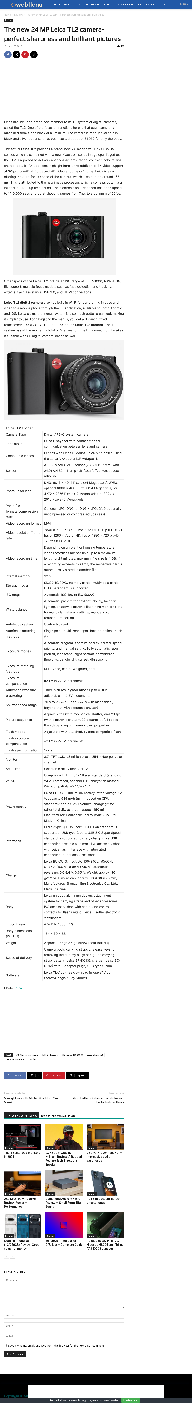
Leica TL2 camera (15, 1059)
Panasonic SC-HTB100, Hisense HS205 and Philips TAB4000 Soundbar (105, 1244)
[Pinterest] (25, 54)
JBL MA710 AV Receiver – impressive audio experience (104, 1156)
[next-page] (12, 1256)
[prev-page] (6, 1256)
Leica (18, 988)
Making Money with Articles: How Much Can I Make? (31, 1100)
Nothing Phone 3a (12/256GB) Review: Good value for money (21, 1244)
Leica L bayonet (95, 1054)
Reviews (18, 14)
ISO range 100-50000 (72, 1054)
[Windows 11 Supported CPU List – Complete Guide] (64, 1225)
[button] (184, 4)
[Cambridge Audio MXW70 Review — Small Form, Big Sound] (64, 1183)
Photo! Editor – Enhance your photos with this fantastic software (98, 1100)
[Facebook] (8, 54)
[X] (16, 54)
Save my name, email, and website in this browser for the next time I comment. (56, 1345)
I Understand (130, 1400)
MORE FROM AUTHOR (58, 1116)
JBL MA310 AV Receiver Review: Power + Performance (20, 1202)
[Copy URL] (34, 54)
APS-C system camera (27, 1054)
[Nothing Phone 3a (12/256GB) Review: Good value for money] (22, 1225)
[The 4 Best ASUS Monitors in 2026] (22, 1137)
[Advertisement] (64, 91)
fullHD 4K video (50, 1054)
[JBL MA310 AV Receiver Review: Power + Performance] (22, 1183)
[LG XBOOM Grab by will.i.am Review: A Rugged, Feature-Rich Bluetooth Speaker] (64, 1137)
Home (7, 14)
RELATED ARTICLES (21, 1116)
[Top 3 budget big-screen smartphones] (105, 1183)
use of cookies (110, 1400)
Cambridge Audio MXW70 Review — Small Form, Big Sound (63, 1202)
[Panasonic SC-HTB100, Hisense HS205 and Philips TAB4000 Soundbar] (105, 1225)
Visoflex (32, 1059)
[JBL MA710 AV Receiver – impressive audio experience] (105, 1137)
